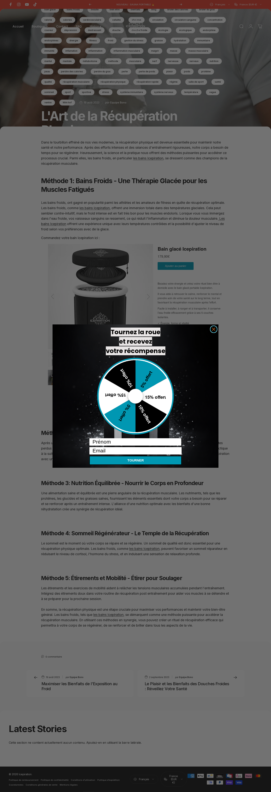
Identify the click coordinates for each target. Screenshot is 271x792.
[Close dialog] (213, 329)
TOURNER (135, 460)
